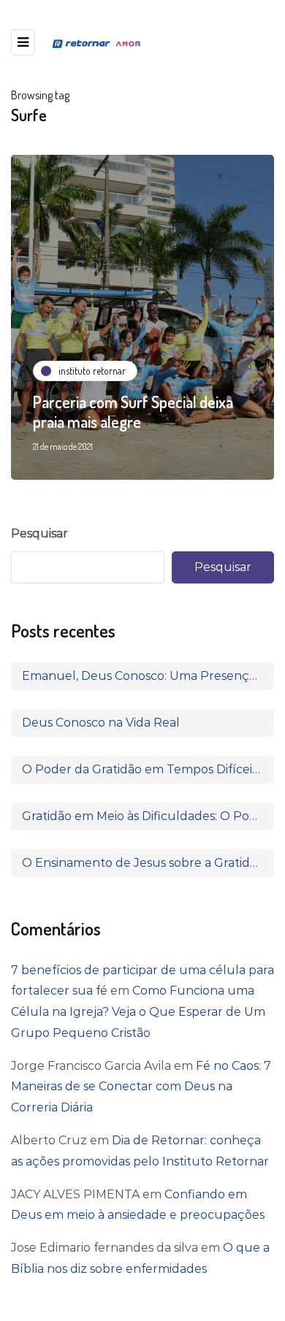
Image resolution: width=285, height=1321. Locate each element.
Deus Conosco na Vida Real (101, 723)
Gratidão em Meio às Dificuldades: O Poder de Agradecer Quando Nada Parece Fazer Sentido (148, 816)
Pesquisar (39, 533)
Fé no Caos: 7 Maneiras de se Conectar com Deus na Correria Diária (141, 1087)
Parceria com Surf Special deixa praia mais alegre (133, 411)
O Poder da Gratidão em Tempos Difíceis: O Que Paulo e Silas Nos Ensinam (148, 769)
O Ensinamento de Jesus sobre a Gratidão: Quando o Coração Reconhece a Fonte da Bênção (148, 863)
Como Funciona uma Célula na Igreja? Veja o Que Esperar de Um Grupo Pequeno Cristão (138, 1012)
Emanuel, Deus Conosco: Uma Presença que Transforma (148, 676)
